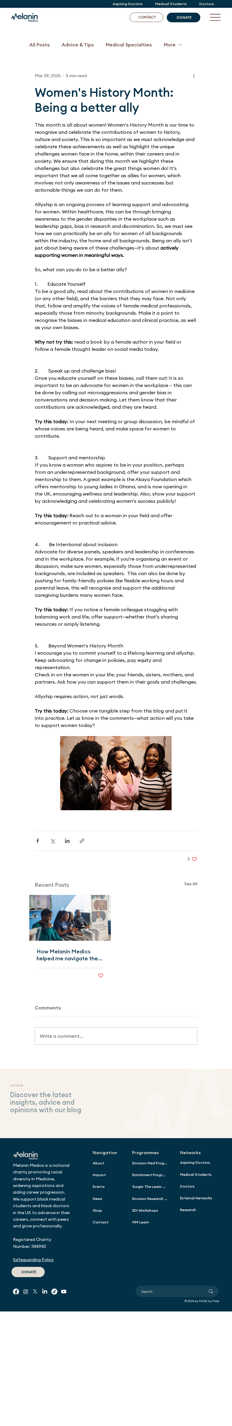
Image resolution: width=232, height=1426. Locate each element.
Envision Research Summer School (150, 1198)
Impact (99, 1175)
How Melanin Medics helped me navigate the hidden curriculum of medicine (67, 955)
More (170, 45)
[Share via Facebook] (37, 841)
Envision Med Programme (150, 1163)
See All (190, 883)
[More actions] (193, 76)
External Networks (196, 1198)
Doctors (187, 1186)
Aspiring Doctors (195, 1162)
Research (188, 1209)
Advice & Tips (78, 45)
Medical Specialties (129, 45)
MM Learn (140, 1222)
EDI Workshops (145, 1210)
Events (99, 1186)
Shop (97, 1210)
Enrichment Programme (150, 1175)
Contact (100, 1222)
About (98, 1163)
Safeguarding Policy (33, 1259)
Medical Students (195, 1174)
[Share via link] (82, 841)
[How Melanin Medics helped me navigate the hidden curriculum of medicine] (70, 918)
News (97, 1198)
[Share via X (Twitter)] (52, 841)
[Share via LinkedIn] (67, 841)
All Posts (39, 45)
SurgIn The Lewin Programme (150, 1186)
